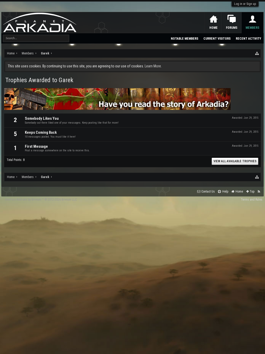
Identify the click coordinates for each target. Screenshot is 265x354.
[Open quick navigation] (257, 53)
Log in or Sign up (245, 4)
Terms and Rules (251, 199)
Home (213, 28)
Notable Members (184, 38)
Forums (231, 28)
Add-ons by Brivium (41, 199)
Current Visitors (217, 38)
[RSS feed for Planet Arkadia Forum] (259, 191)
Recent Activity (248, 38)
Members (252, 28)
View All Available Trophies (235, 161)
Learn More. (153, 66)
